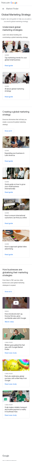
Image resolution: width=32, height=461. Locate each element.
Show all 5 (8, 131)
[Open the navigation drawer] (3, 9)
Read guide (9, 66)
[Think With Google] (9, 3)
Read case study (11, 353)
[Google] (5, 456)
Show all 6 (8, 292)
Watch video (9, 322)
